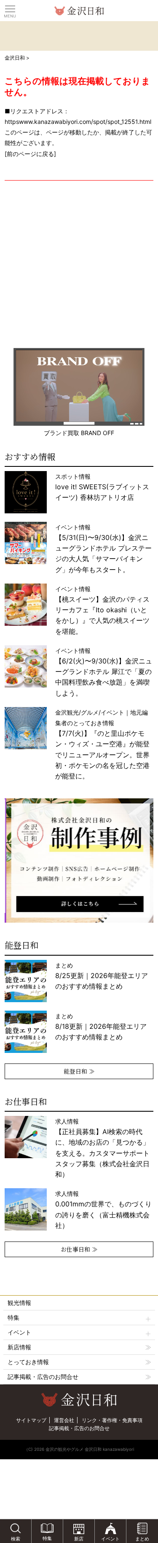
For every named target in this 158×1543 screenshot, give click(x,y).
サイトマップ (31, 1420)
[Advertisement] (79, 264)
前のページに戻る (30, 153)
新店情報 (19, 1347)
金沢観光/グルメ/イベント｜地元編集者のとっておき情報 (102, 744)
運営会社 (64, 1420)
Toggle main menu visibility (10, 8)
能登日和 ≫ (79, 1071)
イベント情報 (103, 548)
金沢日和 (15, 58)
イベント (19, 1332)
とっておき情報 (28, 1361)
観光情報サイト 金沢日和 (79, 10)
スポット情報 (102, 487)
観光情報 (19, 1302)
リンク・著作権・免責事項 (112, 1420)
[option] (79, 860)
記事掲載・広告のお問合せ (43, 1376)
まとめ (101, 976)
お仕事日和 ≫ (79, 1249)
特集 (13, 1317)
